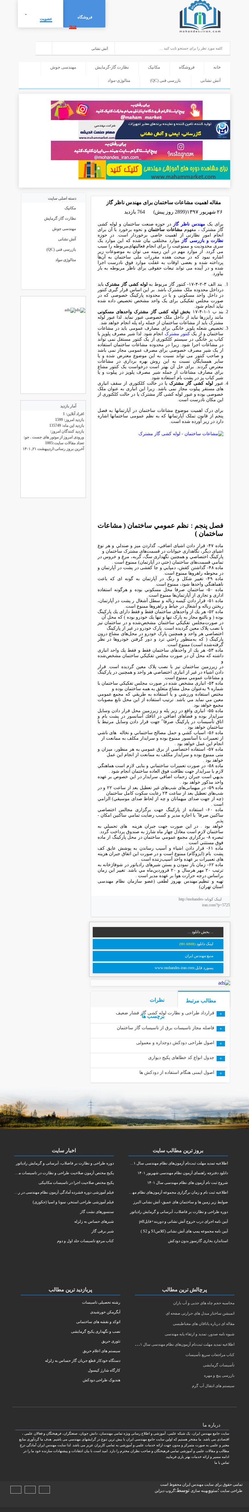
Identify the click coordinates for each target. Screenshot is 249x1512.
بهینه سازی (199, 1490)
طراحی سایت (231, 1490)
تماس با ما (221, 1462)
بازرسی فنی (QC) (165, 80)
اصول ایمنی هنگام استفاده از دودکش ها (176, 1072)
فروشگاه (84, 17)
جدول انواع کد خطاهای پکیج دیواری (181, 1057)
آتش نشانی (210, 80)
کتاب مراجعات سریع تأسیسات (209, 1354)
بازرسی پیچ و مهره (219, 1375)
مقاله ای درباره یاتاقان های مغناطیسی (203, 1323)
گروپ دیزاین (165, 1490)
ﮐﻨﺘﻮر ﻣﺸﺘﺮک (177, 333)
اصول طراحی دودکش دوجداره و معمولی (175, 1042)
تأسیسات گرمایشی (218, 1365)
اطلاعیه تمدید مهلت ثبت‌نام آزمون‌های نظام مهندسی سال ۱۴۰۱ (184, 1344)
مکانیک (154, 67)
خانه (217, 67)
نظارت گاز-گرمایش (112, 67)
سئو (214, 1490)
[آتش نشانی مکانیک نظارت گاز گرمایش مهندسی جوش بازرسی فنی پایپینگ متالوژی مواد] (83, 48)
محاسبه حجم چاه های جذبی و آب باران (203, 1303)
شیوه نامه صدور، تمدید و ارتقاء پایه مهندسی (199, 1334)
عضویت (46, 19)
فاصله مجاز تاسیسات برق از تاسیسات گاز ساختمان (165, 1027)
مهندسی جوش (63, 67)
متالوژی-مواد (119, 80)
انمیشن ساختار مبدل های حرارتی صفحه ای (200, 1313)
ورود (73, 25)
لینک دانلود (204, 944)
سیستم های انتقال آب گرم (213, 1386)
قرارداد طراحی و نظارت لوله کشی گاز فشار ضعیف (165, 1012)
